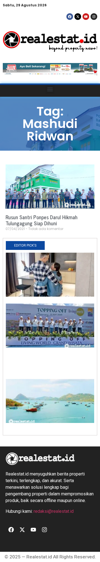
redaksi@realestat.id (54, 511)
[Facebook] (69, 16)
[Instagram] (94, 16)
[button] (50, 89)
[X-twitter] (77, 16)
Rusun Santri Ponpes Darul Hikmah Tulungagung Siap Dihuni (42, 220)
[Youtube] (85, 16)
